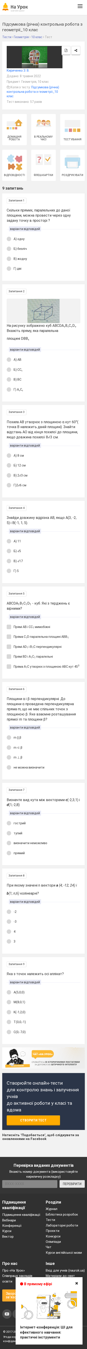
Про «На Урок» (13, 1270)
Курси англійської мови (64, 1253)
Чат (49, 1247)
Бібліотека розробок (62, 1214)
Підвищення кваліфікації (21, 1215)
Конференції (11, 1226)
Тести (50, 1220)
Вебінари (9, 1220)
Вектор (8, 1237)
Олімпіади (53, 1242)
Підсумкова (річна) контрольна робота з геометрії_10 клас (33, 91)
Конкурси (53, 1236)
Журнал (51, 1209)
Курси (6, 1231)
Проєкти (52, 1231)
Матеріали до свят (60, 1276)
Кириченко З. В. (18, 70)
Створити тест (33, 1120)
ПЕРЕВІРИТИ (72, 1184)
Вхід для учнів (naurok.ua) (65, 1270)
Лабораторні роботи (62, 1225)
